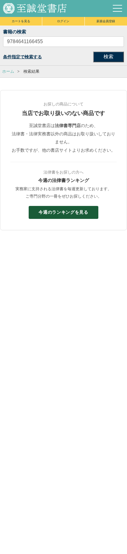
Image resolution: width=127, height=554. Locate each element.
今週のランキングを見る (63, 212)
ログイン (63, 21)
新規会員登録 (105, 21)
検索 (108, 56)
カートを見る (21, 21)
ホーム (8, 71)
